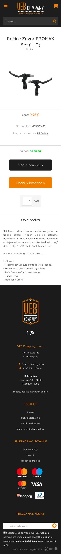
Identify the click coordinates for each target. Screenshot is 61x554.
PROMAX (42, 133)
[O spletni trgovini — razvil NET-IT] (51, 549)
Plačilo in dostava (30, 423)
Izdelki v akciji (30, 449)
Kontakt (30, 412)
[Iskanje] (54, 21)
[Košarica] (54, 6)
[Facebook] (28, 333)
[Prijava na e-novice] (54, 526)
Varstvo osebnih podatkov (30, 429)
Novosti (30, 455)
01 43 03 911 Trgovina (33, 364)
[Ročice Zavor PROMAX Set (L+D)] (30, 83)
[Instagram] (32, 333)
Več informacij (29, 165)
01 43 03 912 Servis (32, 368)
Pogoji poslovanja (30, 417)
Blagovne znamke (30, 460)
